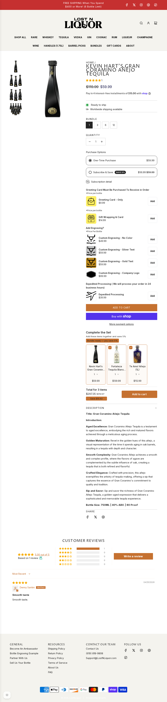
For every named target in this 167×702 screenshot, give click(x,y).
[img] (19, 582)
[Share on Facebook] (87, 517)
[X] (134, 4)
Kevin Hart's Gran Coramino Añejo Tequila (95, 369)
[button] (93, 80)
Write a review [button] (133, 556)
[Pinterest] (148, 4)
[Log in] (148, 23)
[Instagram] (141, 4)
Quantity (93, 135)
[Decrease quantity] (89, 141)
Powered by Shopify (96, 698)
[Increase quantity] (101, 141)
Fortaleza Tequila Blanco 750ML (116, 369)
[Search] (141, 23)
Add (152, 201)
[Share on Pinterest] (103, 517)
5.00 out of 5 (42, 554)
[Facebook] (126, 4)
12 (114, 125)
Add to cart (139, 394)
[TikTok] (155, 4)
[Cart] (155, 23)
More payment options (121, 324)
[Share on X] (95, 517)
